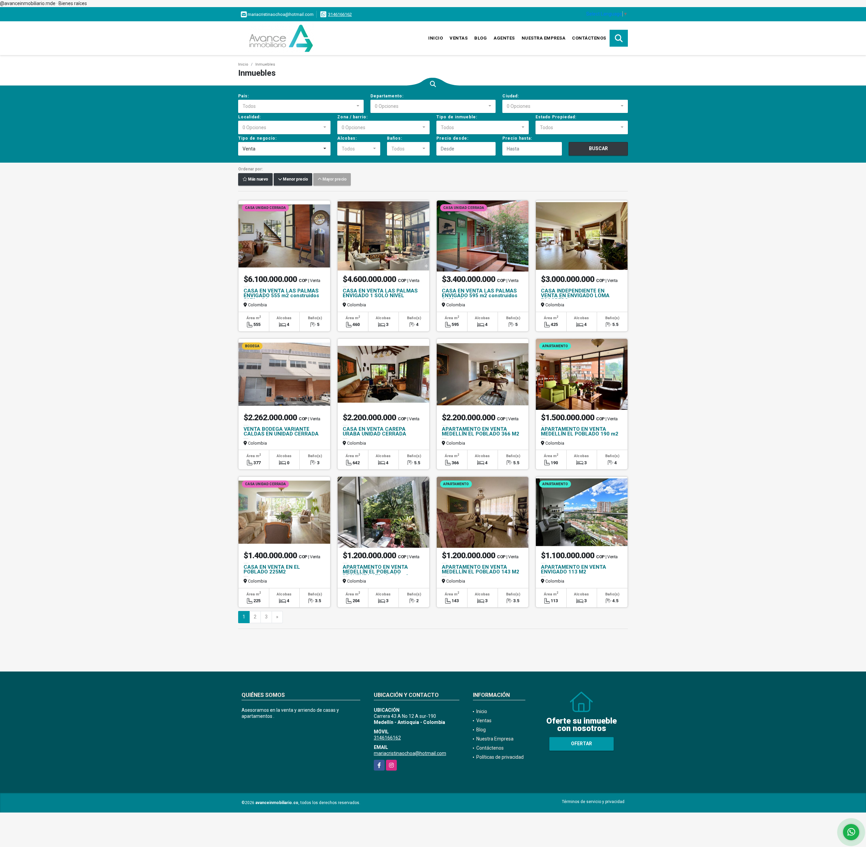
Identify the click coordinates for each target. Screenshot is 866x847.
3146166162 (340, 14)
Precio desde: (452, 138)
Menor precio (295, 179)
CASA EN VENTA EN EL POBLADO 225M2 (272, 569)
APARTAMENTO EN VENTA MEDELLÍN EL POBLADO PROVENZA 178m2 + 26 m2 (376, 572)
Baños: (394, 138)
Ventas (459, 38)
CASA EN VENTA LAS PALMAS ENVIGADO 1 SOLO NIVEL (380, 293)
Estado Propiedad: (555, 117)
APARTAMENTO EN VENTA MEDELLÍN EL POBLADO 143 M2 (480, 569)
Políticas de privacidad (500, 757)
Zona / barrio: (352, 117)
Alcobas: (347, 138)
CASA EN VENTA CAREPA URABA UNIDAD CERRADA (374, 431)
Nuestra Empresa (544, 38)
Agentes (504, 38)
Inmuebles (265, 64)
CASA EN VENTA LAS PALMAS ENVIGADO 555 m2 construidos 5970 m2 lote (281, 295)
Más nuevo (257, 179)
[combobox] (301, 106)
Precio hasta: (517, 138)
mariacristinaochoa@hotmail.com (410, 753)
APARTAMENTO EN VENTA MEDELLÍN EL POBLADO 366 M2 (480, 431)
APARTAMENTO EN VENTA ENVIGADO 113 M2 (573, 569)
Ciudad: (510, 96)
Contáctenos (589, 38)
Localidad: (249, 117)
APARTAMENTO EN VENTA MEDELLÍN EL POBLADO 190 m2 (579, 431)
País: (243, 96)
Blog (480, 38)
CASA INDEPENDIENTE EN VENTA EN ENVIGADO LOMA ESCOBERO (575, 295)
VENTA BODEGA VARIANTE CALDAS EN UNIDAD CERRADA (281, 431)
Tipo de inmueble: (456, 117)
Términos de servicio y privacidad (593, 801)
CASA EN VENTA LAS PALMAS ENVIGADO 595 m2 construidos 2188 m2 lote (479, 295)
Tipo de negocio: (257, 138)
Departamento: (387, 96)
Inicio (435, 38)
